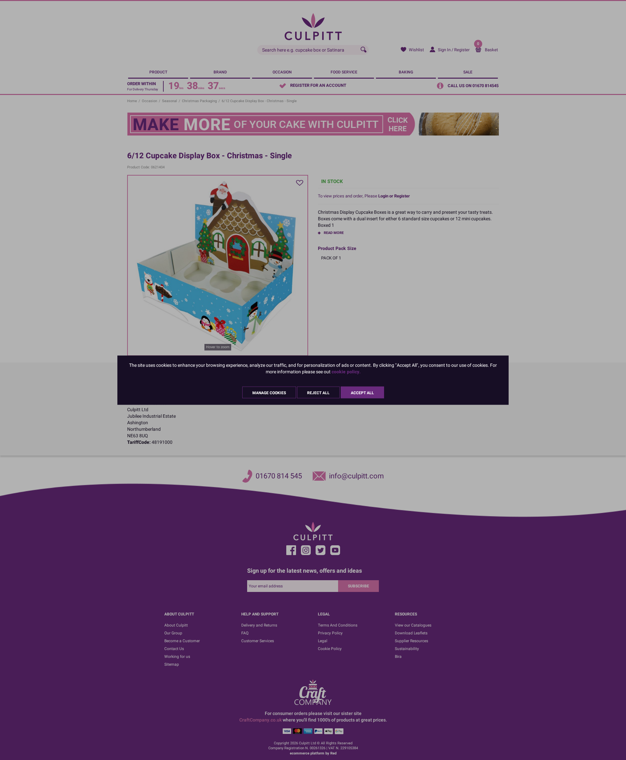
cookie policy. (346, 371)
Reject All (318, 393)
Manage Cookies (269, 393)
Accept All (362, 393)
